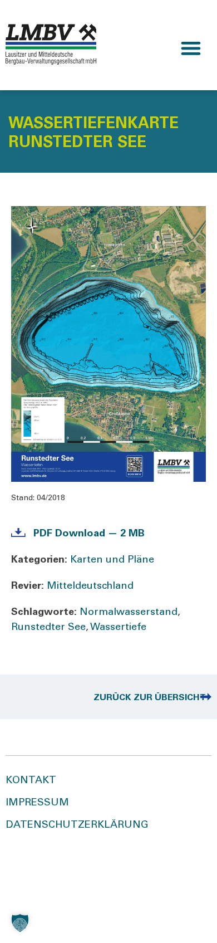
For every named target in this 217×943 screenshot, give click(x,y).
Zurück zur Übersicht (149, 697)
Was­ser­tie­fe (118, 628)
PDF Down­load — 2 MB (89, 534)
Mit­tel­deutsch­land (90, 587)
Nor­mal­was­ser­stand (128, 613)
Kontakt (31, 781)
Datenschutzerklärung (77, 825)
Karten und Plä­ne (112, 560)
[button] (190, 48)
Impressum (37, 803)
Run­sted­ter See (48, 628)
